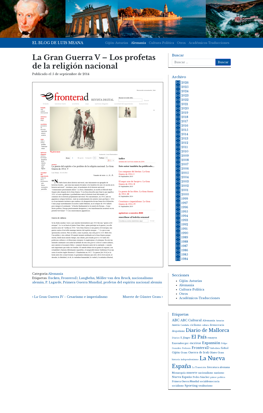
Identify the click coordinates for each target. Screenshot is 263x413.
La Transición (199, 367)
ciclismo (195, 324)
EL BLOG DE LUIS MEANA (57, 43)
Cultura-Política (161, 43)
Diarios (176, 338)
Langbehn (87, 278)
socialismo (178, 385)
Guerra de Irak (198, 352)
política (221, 377)
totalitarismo (206, 385)
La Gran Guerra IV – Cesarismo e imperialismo (70, 297)
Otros (181, 43)
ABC (175, 320)
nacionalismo (205, 372)
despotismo (178, 331)
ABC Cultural (191, 320)
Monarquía (179, 372)
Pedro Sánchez (201, 377)
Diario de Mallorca (207, 330)
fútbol (224, 348)
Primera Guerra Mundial (82, 282)
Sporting (191, 385)
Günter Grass (217, 352)
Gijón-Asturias (116, 43)
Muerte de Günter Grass (142, 297)
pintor (213, 377)
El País (199, 337)
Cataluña (185, 325)
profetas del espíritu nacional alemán (132, 282)
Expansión (211, 343)
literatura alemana (218, 367)
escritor (195, 343)
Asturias (220, 321)
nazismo (219, 372)
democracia (217, 325)
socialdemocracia (209, 381)
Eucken (54, 278)
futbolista (215, 348)
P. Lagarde (53, 282)
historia (176, 359)
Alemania (138, 43)
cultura (205, 325)
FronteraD (69, 278)
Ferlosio (186, 348)
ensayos (212, 337)
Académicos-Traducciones (209, 43)
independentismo (190, 359)
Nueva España (182, 377)
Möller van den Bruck (113, 278)
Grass (184, 352)
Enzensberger (180, 343)
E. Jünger (185, 337)
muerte (191, 372)
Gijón (176, 352)
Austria (176, 325)
